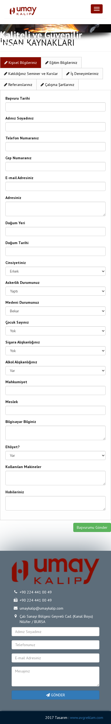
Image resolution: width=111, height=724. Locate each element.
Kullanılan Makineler (23, 466)
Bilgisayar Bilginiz (20, 421)
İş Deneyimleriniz (84, 73)
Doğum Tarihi (17, 242)
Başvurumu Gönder (92, 527)
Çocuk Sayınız (17, 322)
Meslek (11, 401)
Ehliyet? (12, 446)
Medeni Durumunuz (22, 302)
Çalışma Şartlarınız (59, 84)
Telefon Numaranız (22, 138)
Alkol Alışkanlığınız (21, 362)
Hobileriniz (14, 492)
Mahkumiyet (16, 381)
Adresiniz (13, 197)
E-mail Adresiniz (19, 177)
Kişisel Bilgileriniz (22, 62)
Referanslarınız (19, 84)
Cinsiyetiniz (15, 262)
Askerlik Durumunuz (22, 282)
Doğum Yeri (15, 222)
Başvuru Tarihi (17, 98)
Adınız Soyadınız (19, 118)
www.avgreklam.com (86, 717)
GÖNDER (57, 695)
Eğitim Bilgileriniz (62, 62)
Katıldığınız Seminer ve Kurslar (32, 73)
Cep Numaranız (18, 157)
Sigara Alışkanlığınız (22, 342)
